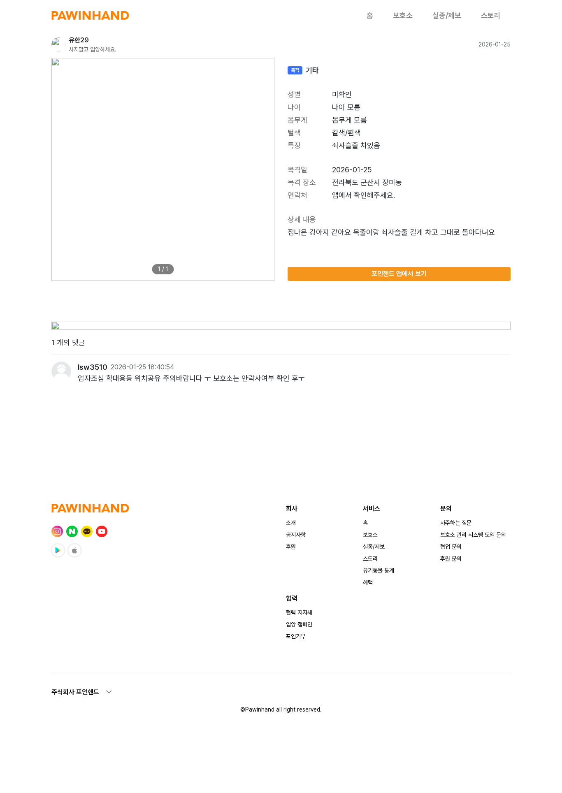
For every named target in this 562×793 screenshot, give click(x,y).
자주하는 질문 (455, 522)
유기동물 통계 (378, 570)
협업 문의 (451, 546)
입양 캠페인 (299, 624)
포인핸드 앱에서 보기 (399, 274)
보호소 (403, 15)
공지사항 (296, 534)
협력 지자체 (299, 612)
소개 (291, 522)
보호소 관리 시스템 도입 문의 (473, 534)
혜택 (368, 582)
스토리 (491, 15)
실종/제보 (446, 15)
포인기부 (296, 636)
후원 (291, 546)
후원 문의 (451, 558)
